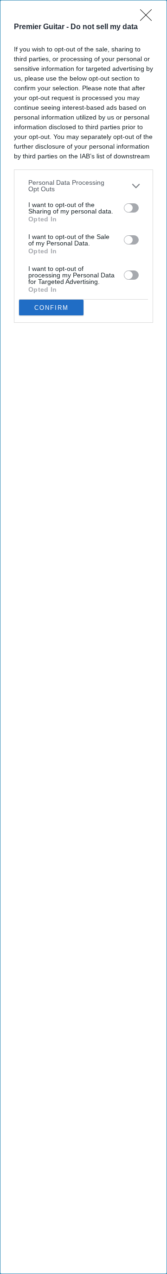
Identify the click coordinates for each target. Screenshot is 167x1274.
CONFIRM (51, 307)
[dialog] (83, 637)
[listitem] (83, 185)
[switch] (131, 208)
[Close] (149, 18)
